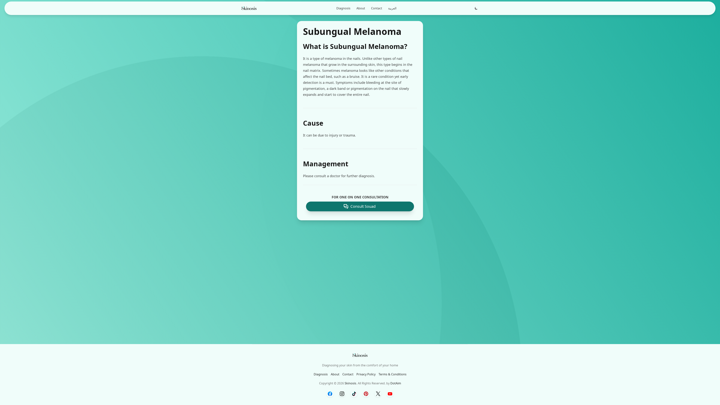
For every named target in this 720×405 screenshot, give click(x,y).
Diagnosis (343, 8)
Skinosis (350, 383)
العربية (392, 8)
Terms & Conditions (392, 374)
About (360, 8)
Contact (376, 8)
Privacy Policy (366, 374)
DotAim (395, 383)
